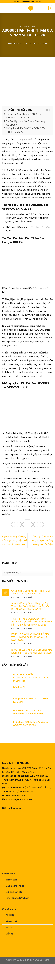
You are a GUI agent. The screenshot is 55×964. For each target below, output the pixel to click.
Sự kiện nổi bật (27, 26)
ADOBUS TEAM (40, 43)
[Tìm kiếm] (45, 8)
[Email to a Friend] (30, 524)
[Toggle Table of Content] (46, 109)
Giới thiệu (10, 915)
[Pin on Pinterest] (35, 524)
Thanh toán (11, 879)
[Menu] (30, 8)
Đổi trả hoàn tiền (14, 891)
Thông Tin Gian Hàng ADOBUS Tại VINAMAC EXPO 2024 (23, 116)
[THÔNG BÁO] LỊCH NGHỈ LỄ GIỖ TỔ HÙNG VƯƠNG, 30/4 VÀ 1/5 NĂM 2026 (30, 637)
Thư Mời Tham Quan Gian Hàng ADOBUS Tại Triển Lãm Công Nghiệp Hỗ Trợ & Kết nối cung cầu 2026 (31, 621)
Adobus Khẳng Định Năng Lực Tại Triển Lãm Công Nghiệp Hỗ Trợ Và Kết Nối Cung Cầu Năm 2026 (30, 606)
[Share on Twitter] (24, 524)
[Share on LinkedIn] (41, 524)
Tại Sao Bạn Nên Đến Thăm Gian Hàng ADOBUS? (25, 123)
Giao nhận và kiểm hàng (17, 898)
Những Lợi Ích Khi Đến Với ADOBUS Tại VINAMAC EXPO (25, 130)
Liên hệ (9, 933)
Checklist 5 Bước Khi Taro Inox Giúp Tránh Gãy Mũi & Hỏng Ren (31, 592)
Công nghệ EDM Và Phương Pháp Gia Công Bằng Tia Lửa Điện (40, 540)
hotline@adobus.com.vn (30, 1)
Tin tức (9, 927)
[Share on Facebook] (19, 524)
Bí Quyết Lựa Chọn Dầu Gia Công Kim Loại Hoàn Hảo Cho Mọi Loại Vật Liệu (31, 651)
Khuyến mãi (11, 921)
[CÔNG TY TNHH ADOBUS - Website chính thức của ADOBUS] (12, 8)
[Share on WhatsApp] (13, 524)
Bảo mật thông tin (15, 885)
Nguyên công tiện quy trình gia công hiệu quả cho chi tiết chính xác (14, 540)
